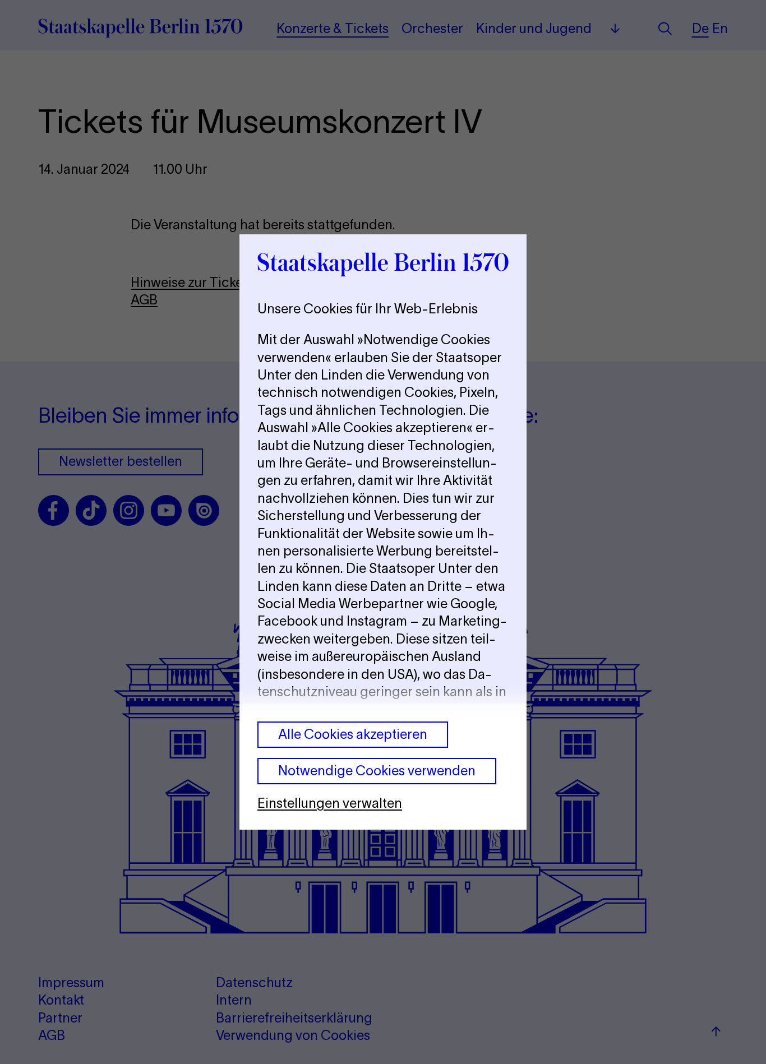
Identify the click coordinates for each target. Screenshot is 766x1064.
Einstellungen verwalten (329, 803)
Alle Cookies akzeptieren (352, 734)
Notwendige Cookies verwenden (377, 770)
